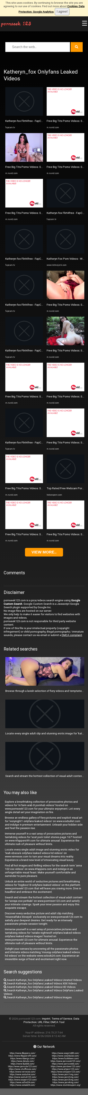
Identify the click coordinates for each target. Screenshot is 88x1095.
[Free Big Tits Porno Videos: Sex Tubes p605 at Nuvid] (24, 161)
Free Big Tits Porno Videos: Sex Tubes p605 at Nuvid (37, 167)
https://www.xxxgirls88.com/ (65, 1053)
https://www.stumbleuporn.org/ (66, 1085)
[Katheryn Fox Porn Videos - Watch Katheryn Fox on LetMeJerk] (65, 252)
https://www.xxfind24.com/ (22, 1082)
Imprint (46, 1018)
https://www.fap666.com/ (23, 1063)
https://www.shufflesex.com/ (22, 1069)
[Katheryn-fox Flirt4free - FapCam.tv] (24, 115)
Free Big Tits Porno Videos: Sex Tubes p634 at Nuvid (37, 534)
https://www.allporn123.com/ (65, 1069)
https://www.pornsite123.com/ (22, 1066)
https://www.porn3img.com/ (65, 1079)
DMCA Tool (57, 1022)
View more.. (44, 552)
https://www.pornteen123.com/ (65, 1066)
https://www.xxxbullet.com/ (23, 1074)
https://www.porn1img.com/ (65, 1074)
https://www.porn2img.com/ (65, 1077)
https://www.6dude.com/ (22, 1061)
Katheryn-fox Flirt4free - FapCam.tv (26, 121)
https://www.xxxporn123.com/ (22, 1079)
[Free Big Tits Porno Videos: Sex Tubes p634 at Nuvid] (24, 528)
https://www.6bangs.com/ (22, 1058)
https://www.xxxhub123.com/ (22, 1077)
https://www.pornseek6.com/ (65, 1063)
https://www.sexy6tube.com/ (65, 1056)
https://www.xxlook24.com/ (22, 1085)
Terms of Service (62, 1018)
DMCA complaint (72, 635)
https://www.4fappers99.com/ (22, 1056)
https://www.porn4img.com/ (65, 1082)
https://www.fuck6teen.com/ (65, 1058)
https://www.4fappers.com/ (22, 1053)
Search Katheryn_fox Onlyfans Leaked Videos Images (39, 997)
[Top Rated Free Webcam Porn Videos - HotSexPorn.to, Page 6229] (65, 482)
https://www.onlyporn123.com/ (65, 1071)
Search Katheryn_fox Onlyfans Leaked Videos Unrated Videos (44, 980)
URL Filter (43, 1022)
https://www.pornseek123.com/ (66, 1061)
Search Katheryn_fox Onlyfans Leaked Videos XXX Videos (41, 983)
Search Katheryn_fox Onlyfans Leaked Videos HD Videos (41, 987)
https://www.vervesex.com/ (22, 1071)
